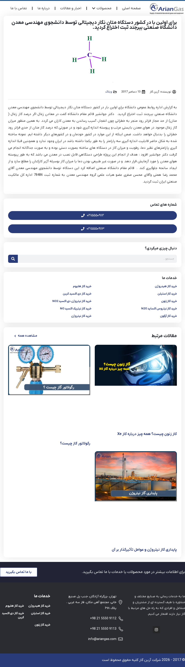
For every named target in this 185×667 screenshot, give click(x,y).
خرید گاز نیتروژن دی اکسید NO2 (71, 301)
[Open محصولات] (93, 8)
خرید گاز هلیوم (82, 286)
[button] (25, 336)
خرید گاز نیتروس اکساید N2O (159, 309)
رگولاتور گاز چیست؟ (75, 443)
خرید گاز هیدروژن (166, 286)
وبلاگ (108, 92)
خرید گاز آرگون (168, 316)
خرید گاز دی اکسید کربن (77, 294)
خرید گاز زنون (169, 301)
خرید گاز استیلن (167, 294)
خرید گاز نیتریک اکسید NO (75, 309)
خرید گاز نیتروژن (81, 316)
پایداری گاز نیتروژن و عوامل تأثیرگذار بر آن (144, 550)
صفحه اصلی (131, 8)
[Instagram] (156, 629)
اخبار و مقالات (70, 8)
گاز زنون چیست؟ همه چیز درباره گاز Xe (147, 434)
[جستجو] (13, 259)
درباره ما (43, 8)
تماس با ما (18, 8)
